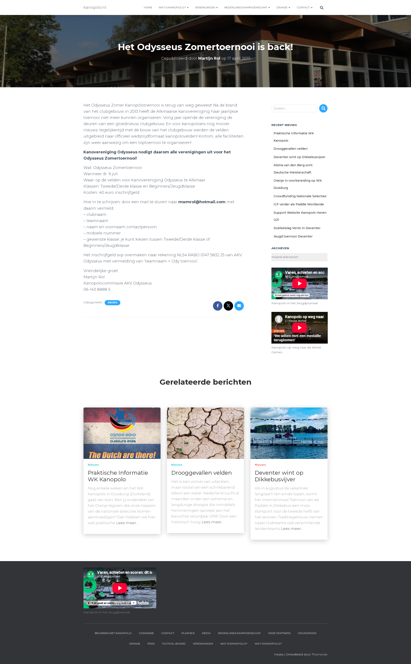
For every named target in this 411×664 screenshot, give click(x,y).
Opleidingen (307, 633)
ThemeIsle (320, 654)
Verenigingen (205, 7)
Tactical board (174, 643)
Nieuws (112, 302)
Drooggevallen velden (291, 149)
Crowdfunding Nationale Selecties (300, 196)
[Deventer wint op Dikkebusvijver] (289, 433)
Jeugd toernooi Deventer (293, 236)
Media (206, 633)
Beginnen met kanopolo (113, 633)
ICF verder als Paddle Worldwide (299, 204)
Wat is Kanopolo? (172, 7)
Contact (303, 7)
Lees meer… (127, 523)
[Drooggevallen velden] (205, 433)
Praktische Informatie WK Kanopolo (118, 476)
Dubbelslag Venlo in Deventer (297, 228)
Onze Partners (279, 633)
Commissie (146, 633)
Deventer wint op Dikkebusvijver (299, 157)
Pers (151, 643)
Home (148, 7)
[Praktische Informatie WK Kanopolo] (122, 433)
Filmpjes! (188, 633)
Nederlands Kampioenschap (246, 7)
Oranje (282, 7)
